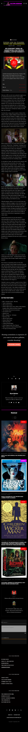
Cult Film (11, 42)
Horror (15, 42)
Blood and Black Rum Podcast (14, 717)
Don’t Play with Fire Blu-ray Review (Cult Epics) (13, 456)
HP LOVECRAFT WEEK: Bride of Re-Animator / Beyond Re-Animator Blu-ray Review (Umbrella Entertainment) (14, 610)
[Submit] (19, 378)
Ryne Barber (14, 39)
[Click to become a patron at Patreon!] (14, 346)
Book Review (3, 540)
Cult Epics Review (17, 453)
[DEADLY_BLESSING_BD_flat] (14, 475)
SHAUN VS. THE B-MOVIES (7, 661)
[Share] (8, 378)
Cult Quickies (10, 493)
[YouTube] (12, 710)
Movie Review (6, 43)
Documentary (9, 540)
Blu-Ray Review (6, 42)
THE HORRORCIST (5, 700)
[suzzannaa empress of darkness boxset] (14, 562)
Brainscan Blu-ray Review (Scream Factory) (14, 597)
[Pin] (15, 378)
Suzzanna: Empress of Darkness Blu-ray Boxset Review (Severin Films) (13, 583)
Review (10, 43)
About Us (10, 714)
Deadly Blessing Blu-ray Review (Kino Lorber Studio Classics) (12, 497)
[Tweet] (12, 378)
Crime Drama (10, 453)
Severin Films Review (20, 540)
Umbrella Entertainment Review (19, 43)
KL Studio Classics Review (19, 493)
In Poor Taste (17, 714)
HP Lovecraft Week (20, 42)
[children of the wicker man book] (14, 519)
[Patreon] (9, 710)
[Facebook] (7, 710)
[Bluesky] (15, 710)
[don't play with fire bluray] (14, 436)
